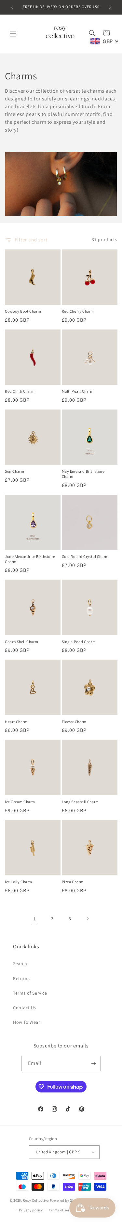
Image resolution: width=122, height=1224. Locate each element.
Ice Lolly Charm (18, 881)
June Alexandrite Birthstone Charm (30, 559)
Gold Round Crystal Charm (85, 556)
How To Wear (26, 1022)
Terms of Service (30, 993)
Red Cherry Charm (78, 311)
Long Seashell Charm (80, 801)
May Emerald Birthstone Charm (83, 474)
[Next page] (87, 919)
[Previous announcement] (12, 7)
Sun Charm (14, 471)
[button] (13, 34)
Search (20, 963)
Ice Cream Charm (20, 801)
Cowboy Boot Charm (23, 311)
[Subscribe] (93, 1063)
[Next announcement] (110, 7)
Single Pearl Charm (79, 641)
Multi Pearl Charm (78, 391)
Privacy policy (31, 1210)
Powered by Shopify (66, 1200)
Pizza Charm (73, 881)
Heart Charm (16, 721)
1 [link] (35, 919)
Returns (21, 978)
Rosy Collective (36, 1200)
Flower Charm (74, 721)
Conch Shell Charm (21, 641)
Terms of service (62, 1210)
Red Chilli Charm (20, 391)
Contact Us (24, 1007)
